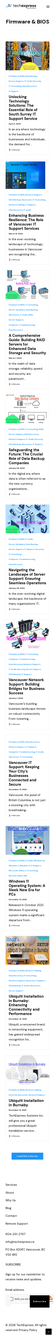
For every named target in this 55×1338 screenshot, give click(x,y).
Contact (11, 1216)
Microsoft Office (16, 870)
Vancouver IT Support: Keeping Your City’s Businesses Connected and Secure (24, 773)
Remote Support (17, 1224)
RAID (30, 315)
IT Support (14, 91)
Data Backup (31, 76)
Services (11, 1185)
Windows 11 (25, 865)
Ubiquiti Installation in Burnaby (26, 1102)
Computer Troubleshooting (22, 325)
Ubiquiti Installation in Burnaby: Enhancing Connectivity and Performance (26, 1005)
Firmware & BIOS (16, 76)
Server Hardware (17, 310)
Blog (8, 1208)
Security (37, 81)
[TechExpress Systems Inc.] (21, 6)
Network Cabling (16, 205)
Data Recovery (29, 86)
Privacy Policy (28, 1330)
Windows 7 (14, 865)
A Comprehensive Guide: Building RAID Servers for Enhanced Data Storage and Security (27, 344)
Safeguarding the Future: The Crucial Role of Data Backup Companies (27, 456)
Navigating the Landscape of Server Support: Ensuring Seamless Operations (27, 576)
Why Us (11, 1200)
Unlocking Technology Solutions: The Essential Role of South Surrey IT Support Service (23, 107)
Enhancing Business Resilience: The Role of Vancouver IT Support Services (26, 222)
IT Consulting (15, 86)
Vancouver (27, 200)
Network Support (33, 195)
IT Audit (28, 81)
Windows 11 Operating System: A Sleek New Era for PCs (27, 888)
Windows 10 (39, 860)
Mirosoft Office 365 (18, 876)
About (10, 1193)
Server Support (16, 81)
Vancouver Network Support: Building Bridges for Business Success (27, 686)
